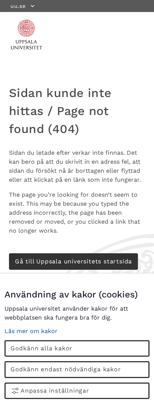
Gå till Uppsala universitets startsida (73, 261)
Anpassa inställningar (55, 390)
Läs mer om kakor (31, 331)
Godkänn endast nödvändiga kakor (65, 369)
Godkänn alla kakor (41, 348)
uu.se (18, 6)
